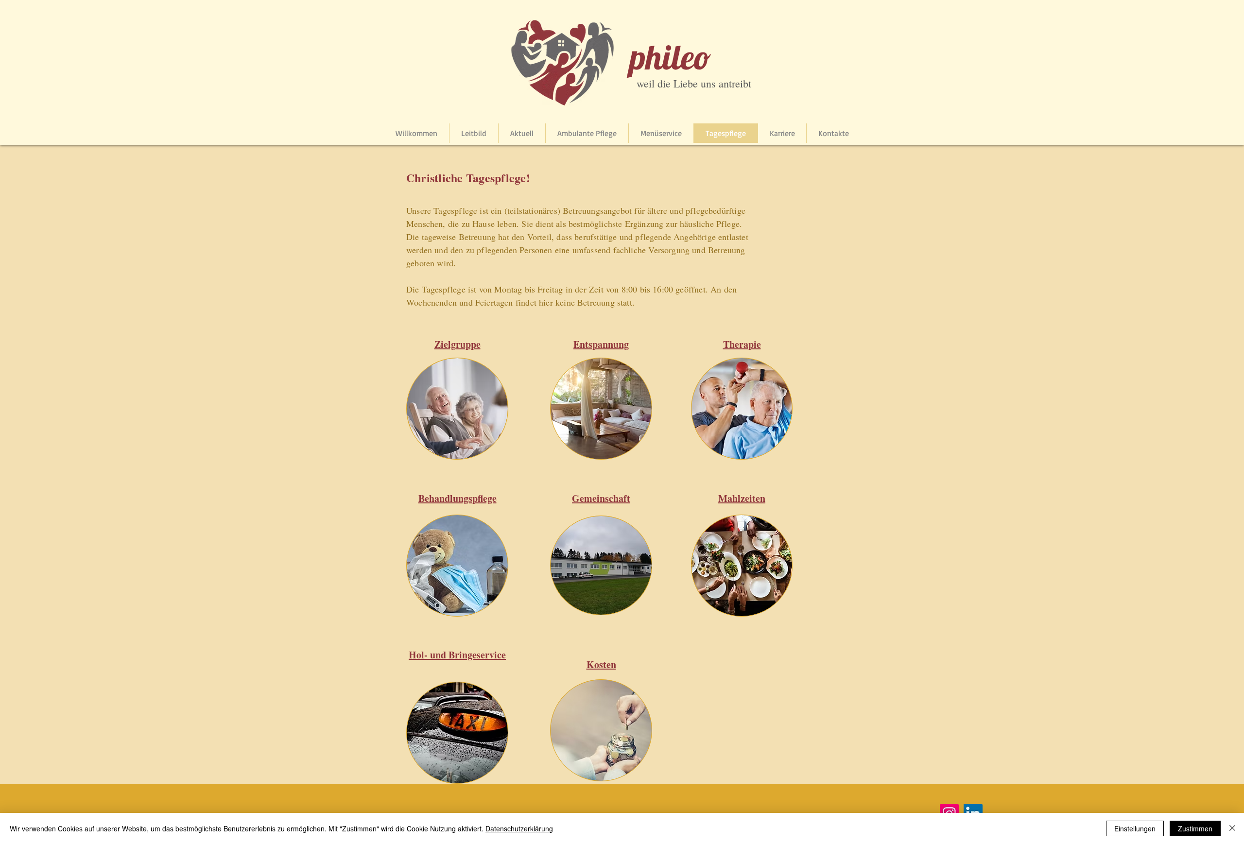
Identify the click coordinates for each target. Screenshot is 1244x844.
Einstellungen (1135, 828)
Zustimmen (1195, 828)
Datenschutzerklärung (519, 828)
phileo (670, 56)
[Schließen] (1232, 828)
